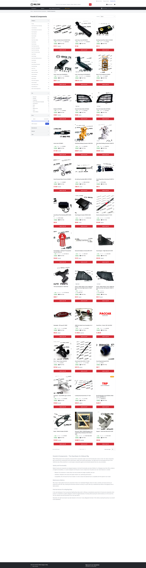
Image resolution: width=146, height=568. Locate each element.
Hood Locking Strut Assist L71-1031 (104, 215)
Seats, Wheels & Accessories (54, 8)
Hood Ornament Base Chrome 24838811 (62, 179)
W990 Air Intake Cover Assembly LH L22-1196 (83, 326)
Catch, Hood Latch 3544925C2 (60, 74)
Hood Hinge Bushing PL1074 (102, 361)
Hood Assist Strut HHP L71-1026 (82, 361)
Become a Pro (112, 1)
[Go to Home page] (35, 4)
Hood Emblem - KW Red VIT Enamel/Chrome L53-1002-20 (62, 251)
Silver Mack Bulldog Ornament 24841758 (105, 144)
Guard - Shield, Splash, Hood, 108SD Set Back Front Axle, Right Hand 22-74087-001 (84, 288)
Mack (101, 76)
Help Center (99, 1)
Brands (42, 8)
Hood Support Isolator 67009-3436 (83, 215)
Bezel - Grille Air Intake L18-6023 (61, 431)
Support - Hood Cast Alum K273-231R (104, 431)
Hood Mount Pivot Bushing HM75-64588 (62, 215)
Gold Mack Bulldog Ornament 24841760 (84, 143)
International (59, 41)
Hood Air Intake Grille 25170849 (103, 109)
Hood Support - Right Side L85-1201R (104, 250)
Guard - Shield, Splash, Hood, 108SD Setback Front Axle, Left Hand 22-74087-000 (105, 288)
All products (33, 8)
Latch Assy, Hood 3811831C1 (81, 40)
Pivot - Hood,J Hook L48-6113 (60, 361)
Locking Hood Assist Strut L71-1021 (83, 395)
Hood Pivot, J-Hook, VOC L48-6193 (104, 325)
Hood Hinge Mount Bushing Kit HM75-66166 (105, 180)
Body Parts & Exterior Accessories (40, 11)
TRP (97, 398)
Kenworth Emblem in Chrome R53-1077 (83, 250)
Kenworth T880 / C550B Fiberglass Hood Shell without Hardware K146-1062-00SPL (84, 433)
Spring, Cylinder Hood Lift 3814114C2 (62, 40)
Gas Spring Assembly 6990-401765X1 (83, 179)
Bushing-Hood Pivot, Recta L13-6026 (104, 40)
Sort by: (98, 16)
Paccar (101, 41)
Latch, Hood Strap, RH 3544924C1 (82, 74)
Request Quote (106, 1)
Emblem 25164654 (58, 109)
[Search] (90, 4)
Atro (97, 182)
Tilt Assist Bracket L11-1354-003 (61, 286)
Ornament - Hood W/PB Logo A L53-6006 (62, 396)
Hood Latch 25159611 (58, 143)
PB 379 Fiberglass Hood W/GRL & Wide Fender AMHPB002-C (104, 396)
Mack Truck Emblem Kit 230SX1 (103, 74)
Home (32, 11)
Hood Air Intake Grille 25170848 (82, 109)
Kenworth (59, 253)
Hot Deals (68, 8)
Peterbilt (58, 328)
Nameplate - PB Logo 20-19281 (60, 325)
